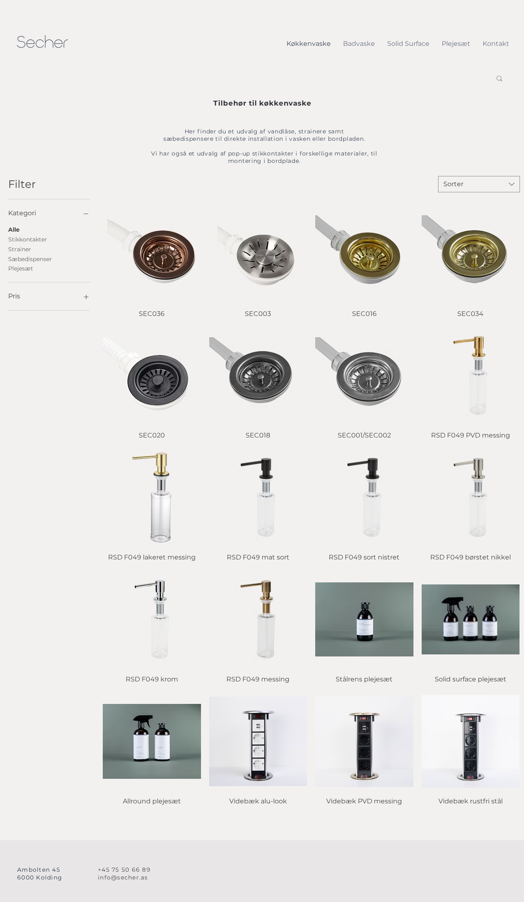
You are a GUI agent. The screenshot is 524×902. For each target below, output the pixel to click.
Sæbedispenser (30, 259)
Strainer (19, 249)
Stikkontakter (27, 239)
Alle (14, 229)
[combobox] (479, 184)
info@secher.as (123, 877)
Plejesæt (20, 268)
